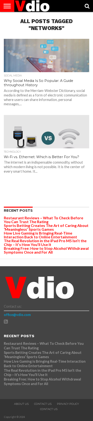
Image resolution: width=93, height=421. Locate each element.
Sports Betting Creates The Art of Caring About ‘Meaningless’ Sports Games (46, 227)
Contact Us (43, 404)
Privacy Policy (68, 404)
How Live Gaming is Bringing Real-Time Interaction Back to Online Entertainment (41, 235)
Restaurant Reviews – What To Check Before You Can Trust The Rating (43, 220)
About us (21, 404)
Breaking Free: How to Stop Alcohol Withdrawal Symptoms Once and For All (46, 250)
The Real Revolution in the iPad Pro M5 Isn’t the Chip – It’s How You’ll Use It (45, 242)
